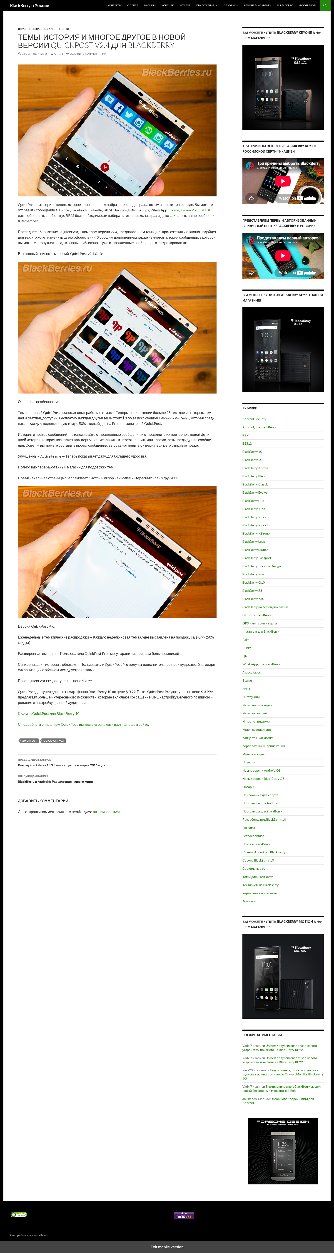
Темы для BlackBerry (257, 877)
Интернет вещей (254, 713)
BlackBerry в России (29, 5)
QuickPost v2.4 (53, 740)
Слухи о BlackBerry (256, 844)
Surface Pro (285, 5)
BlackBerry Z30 (253, 599)
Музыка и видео (254, 754)
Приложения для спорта (260, 795)
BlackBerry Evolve (255, 492)
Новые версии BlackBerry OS (263, 778)
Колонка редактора (256, 729)
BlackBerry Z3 (252, 590)
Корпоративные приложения (263, 746)
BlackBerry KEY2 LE (256, 525)
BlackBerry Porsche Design (261, 566)
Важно (247, 680)
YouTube (168, 5)
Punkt (246, 648)
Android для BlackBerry (259, 427)
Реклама (248, 828)
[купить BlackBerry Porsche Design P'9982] (283, 1151)
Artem (58, 53)
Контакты (114, 5)
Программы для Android (260, 803)
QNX (245, 656)
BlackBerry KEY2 (254, 517)
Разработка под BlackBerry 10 (264, 819)
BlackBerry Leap (253, 541)
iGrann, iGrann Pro (183, 210)
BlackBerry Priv (253, 574)
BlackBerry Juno (253, 509)
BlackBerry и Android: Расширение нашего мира (55, 778)
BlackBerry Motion (255, 550)
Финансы (249, 901)
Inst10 (204, 210)
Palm (245, 639)
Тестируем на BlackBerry (260, 885)
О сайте (132, 5)
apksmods (249, 1099)
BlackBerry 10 (252, 451)
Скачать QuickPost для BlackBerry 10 (48, 713)
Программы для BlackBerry (262, 811)
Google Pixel (308, 5)
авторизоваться (106, 812)
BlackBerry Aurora (255, 468)
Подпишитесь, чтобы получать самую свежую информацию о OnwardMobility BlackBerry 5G (283, 1074)
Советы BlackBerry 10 (258, 860)
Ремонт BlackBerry (257, 5)
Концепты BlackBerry (257, 738)
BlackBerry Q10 (253, 582)
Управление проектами (259, 893)
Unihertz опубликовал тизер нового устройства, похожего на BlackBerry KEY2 (279, 1048)
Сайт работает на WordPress (29, 1235)
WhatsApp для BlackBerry (261, 664)
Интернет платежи (256, 721)
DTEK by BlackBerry (256, 615)
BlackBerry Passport (256, 558)
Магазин (150, 5)
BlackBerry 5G (252, 460)
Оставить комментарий (88, 53)
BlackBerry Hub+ (254, 501)
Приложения (205, 5)
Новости (32, 29)
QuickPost (29, 740)
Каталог (184, 5)
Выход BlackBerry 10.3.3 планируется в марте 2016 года (61, 762)
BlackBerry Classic (255, 484)
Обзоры (229, 5)
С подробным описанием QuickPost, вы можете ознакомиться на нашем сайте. (83, 724)
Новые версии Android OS (261, 770)
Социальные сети (54, 29)
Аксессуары (251, 672)
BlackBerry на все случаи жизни (265, 607)
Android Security (254, 419)
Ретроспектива (253, 836)
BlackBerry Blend (254, 476)
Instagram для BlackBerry (260, 631)
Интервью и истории (257, 705)
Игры (246, 689)
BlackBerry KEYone (256, 533)
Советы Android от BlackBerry (263, 852)
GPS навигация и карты (259, 623)
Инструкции (251, 697)
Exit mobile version (167, 1247)
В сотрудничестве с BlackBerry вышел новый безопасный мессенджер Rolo (281, 1088)
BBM (21, 29)
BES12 (247, 443)
